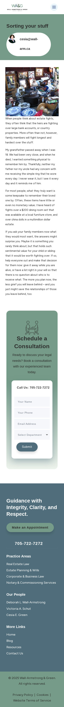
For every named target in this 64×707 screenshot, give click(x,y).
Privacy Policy (23, 695)
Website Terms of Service (32, 700)
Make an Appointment (30, 527)
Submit (27, 446)
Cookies (43, 695)
